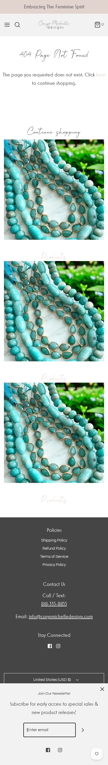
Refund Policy (54, 548)
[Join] (83, 730)
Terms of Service (54, 557)
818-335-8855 (54, 604)
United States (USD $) (52, 680)
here (100, 75)
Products (54, 256)
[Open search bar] (19, 25)
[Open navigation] (7, 25)
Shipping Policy (54, 540)
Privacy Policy (54, 565)
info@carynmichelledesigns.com (61, 616)
